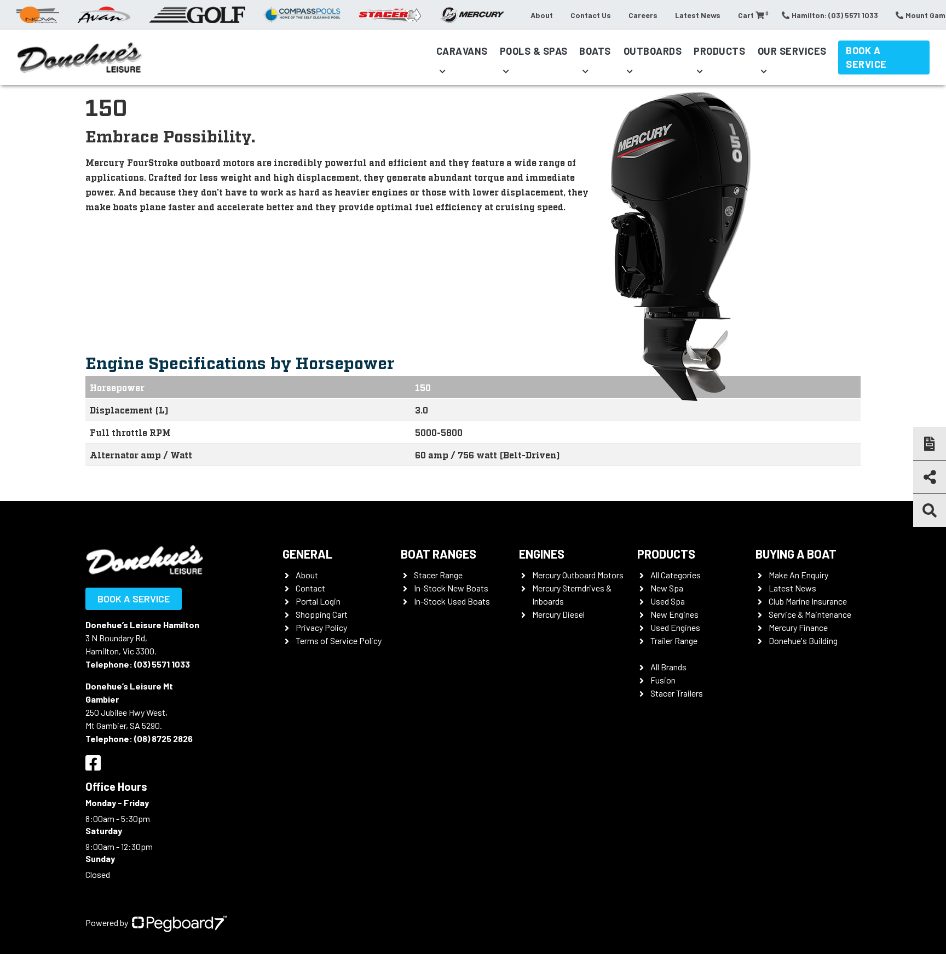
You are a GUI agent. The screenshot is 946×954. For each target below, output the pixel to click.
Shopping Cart (322, 614)
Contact (310, 588)
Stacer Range (438, 575)
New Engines (674, 614)
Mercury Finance (798, 627)
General (307, 554)
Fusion (663, 680)
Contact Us (590, 15)
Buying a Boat (796, 554)
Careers (642, 15)
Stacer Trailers (676, 693)
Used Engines (675, 627)
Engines (541, 554)
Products (719, 51)
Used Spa (667, 601)
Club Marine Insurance (808, 601)
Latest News (697, 15)
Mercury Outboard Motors (578, 575)
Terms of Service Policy (339, 640)
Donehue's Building (803, 640)
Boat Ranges (438, 554)
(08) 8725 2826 (163, 738)
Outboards (653, 51)
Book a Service (866, 57)
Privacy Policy (321, 627)
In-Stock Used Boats (452, 601)
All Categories (675, 575)
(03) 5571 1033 (162, 664)
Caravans (462, 51)
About (541, 15)
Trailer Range (673, 640)
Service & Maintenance (810, 614)
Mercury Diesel (558, 614)
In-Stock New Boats (451, 588)
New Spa (666, 588)
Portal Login (318, 601)
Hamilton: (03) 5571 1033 (835, 15)
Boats (595, 51)
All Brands (668, 667)
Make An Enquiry (798, 575)
